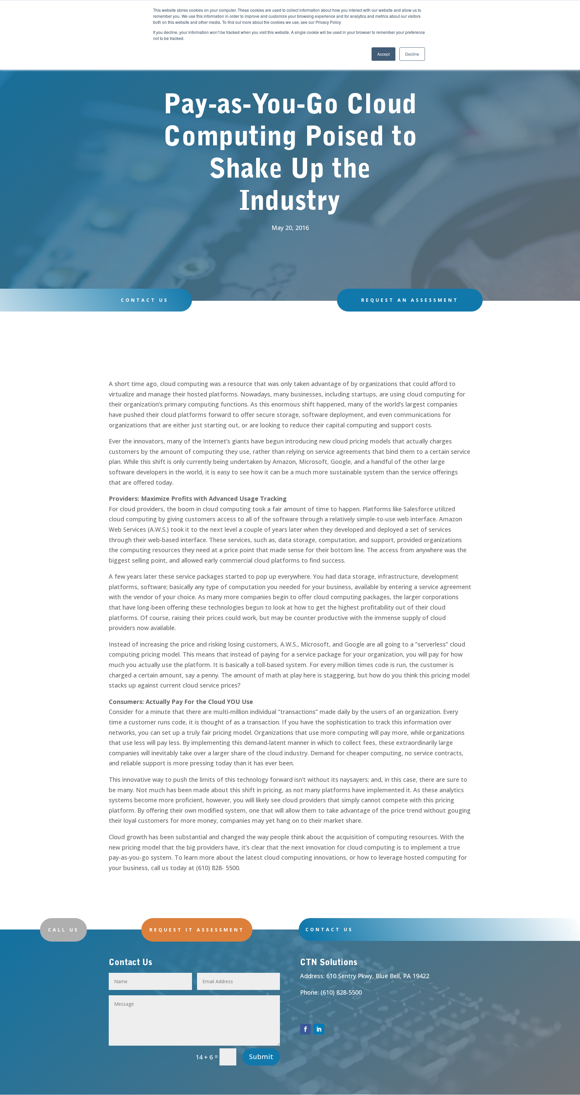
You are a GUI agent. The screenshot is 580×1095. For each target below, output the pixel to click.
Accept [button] (383, 54)
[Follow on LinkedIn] (318, 1029)
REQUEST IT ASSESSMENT (196, 929)
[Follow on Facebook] (305, 1029)
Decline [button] (412, 54)
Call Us (63, 929)
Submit (261, 1056)
